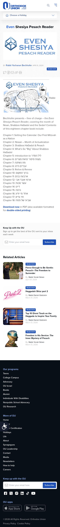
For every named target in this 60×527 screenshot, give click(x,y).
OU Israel (7, 386)
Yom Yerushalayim (12, 122)
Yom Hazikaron (13, 114)
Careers (7, 469)
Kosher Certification (12, 428)
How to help (9, 465)
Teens (6, 373)
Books (6, 390)
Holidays (7, 432)
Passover (10, 44)
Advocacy (7, 381)
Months (9, 108)
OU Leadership (10, 449)
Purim (8, 39)
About (6, 440)
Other (8, 67)
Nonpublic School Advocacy (16, 402)
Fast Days (10, 62)
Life (4, 436)
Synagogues (9, 444)
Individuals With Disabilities (16, 398)
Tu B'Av (9, 82)
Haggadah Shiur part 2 (37, 291)
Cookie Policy (23, 523)
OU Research (9, 406)
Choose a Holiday (18, 15)
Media (6, 457)
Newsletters (8, 461)
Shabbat (9, 73)
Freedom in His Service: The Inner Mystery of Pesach (39, 337)
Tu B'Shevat (11, 88)
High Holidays (12, 21)
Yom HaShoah (12, 103)
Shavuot (9, 56)
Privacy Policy (9, 523)
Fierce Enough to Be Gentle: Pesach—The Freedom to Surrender (39, 270)
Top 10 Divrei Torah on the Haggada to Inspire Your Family (41, 315)
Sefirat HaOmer (13, 50)
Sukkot (9, 27)
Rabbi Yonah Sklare (36, 277)
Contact (6, 453)
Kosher (6, 424)
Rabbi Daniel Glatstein (38, 295)
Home (6, 420)
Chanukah (10, 33)
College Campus (11, 377)
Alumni (6, 394)
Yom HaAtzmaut (11, 96)
